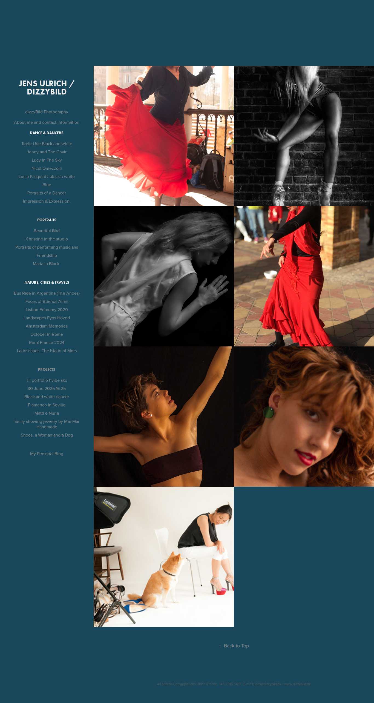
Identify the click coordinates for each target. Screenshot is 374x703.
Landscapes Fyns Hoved (47, 318)
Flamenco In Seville (46, 405)
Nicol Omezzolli (46, 168)
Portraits (46, 220)
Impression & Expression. (47, 201)
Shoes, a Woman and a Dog (47, 435)
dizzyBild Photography (46, 112)
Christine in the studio (47, 239)
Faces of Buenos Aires (46, 301)
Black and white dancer (46, 397)
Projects (46, 369)
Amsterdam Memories (47, 326)
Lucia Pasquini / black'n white (47, 176)
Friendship (47, 255)
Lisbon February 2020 (47, 309)
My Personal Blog (46, 454)
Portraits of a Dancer (46, 193)
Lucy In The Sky (47, 160)
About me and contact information (46, 122)
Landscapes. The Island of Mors (47, 351)
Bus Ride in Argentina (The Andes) (47, 293)
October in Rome (46, 334)
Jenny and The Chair (47, 152)
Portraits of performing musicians (46, 247)
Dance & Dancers (47, 133)
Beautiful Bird (47, 231)
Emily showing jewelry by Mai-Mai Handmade (47, 424)
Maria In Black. (47, 263)
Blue (46, 185)
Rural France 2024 (46, 342)
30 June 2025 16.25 (47, 388)
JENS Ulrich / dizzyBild (48, 87)
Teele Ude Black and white (46, 143)
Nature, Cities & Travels (46, 282)
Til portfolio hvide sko (46, 380)
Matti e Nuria (46, 413)
